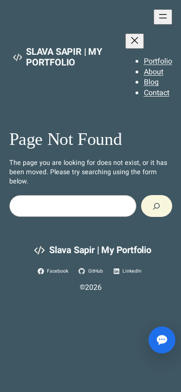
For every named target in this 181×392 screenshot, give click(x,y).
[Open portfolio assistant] (162, 340)
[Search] (156, 206)
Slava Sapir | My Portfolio (64, 57)
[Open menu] (163, 17)
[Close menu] (134, 41)
